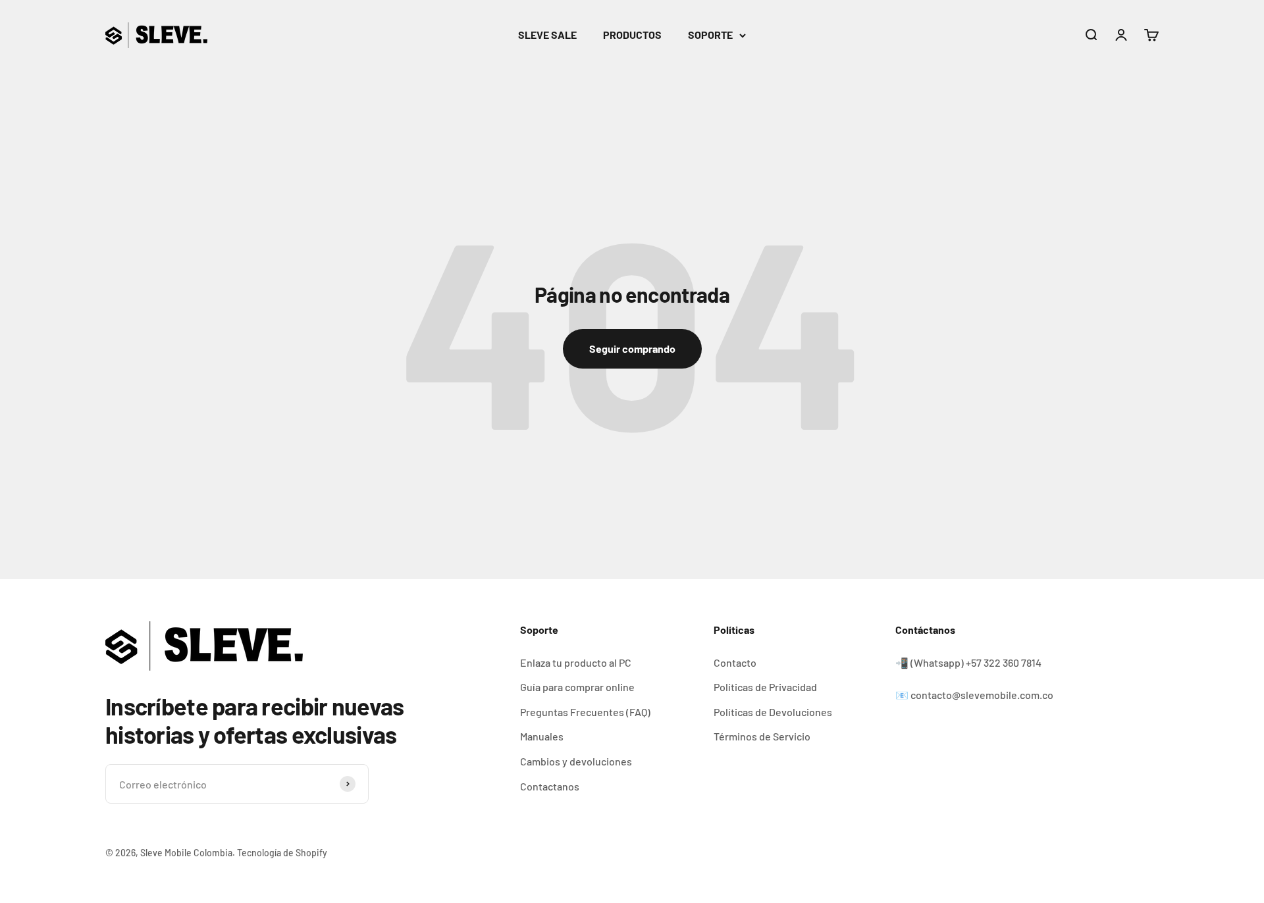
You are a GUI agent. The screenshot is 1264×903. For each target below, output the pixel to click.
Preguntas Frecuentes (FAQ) (585, 712)
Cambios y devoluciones (576, 761)
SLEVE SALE (547, 34)
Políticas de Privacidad (765, 687)
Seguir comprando (632, 348)
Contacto (735, 662)
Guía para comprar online (577, 687)
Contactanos (549, 786)
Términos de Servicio (762, 736)
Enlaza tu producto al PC (575, 662)
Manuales (542, 736)
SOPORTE (710, 34)
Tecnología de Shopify (282, 852)
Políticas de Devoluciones (773, 712)
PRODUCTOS (632, 34)
